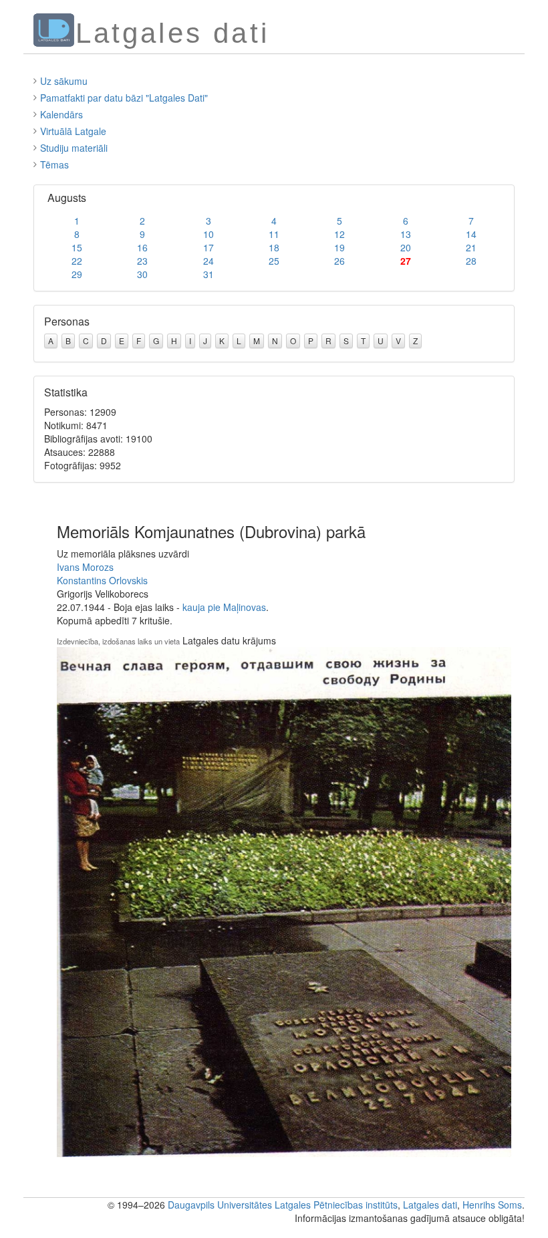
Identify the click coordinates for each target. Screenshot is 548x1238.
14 (471, 234)
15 (77, 247)
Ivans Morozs (85, 567)
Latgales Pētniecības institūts (336, 1204)
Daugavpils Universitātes (220, 1204)
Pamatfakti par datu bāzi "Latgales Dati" (124, 97)
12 (339, 234)
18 (274, 247)
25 (274, 260)
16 (142, 247)
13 (405, 234)
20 (405, 247)
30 (142, 274)
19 (339, 247)
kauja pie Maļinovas (224, 607)
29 (77, 274)
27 (405, 260)
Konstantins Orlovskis (102, 580)
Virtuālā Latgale (73, 131)
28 (471, 260)
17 (208, 247)
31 (208, 274)
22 (77, 260)
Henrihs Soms (492, 1204)
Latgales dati (430, 1204)
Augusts (66, 197)
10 (208, 234)
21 (471, 247)
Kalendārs (61, 114)
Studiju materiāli (74, 147)
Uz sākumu (64, 81)
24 (208, 260)
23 (142, 260)
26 (339, 260)
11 (274, 234)
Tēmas (54, 164)
